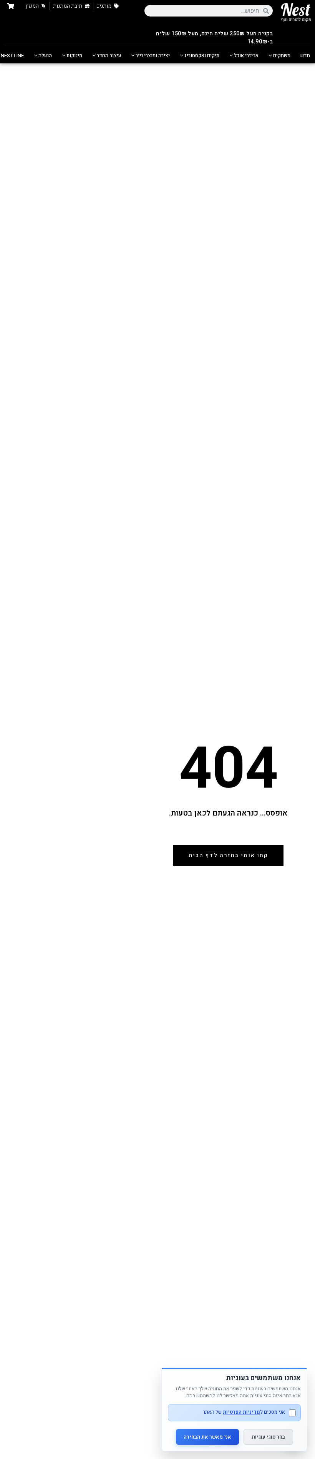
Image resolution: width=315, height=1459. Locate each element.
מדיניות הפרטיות (241, 1412)
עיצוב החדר (108, 55)
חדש (305, 55)
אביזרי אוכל (246, 55)
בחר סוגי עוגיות (268, 1437)
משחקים (281, 55)
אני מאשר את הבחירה (207, 1437)
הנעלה (44, 55)
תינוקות (73, 55)
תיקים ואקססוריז (201, 55)
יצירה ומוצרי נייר (152, 55)
